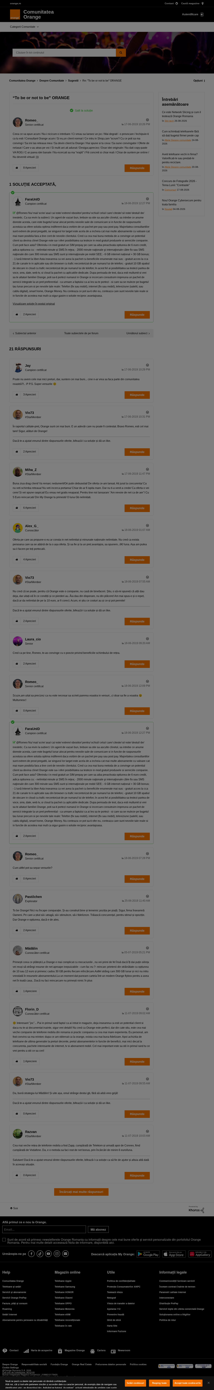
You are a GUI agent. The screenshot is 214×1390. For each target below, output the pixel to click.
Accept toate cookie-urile (188, 1383)
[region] (107, 1383)
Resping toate (159, 1383)
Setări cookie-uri (135, 1383)
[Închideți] (208, 1382)
